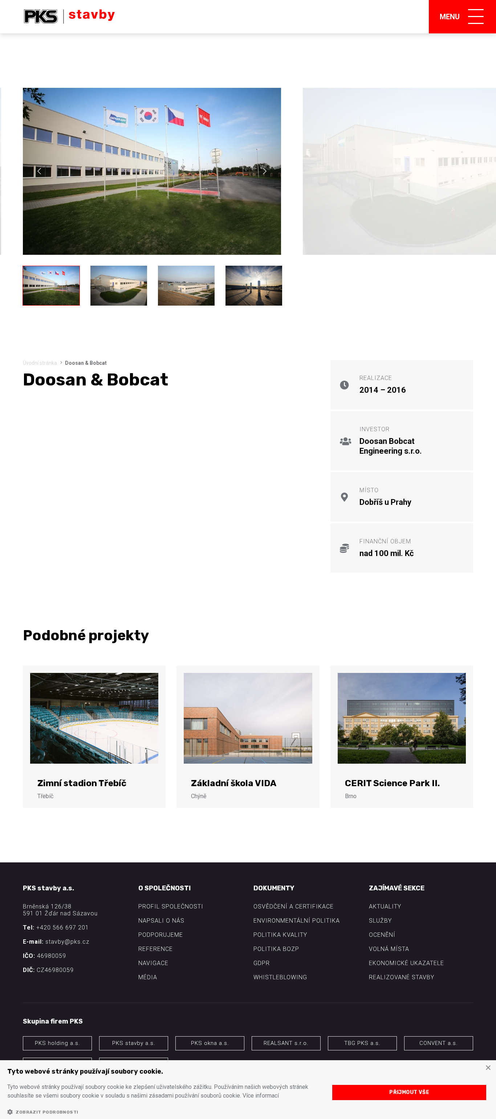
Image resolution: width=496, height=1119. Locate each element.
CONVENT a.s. (438, 1043)
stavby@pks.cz (67, 941)
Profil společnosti (170, 906)
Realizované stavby (401, 977)
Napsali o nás (161, 920)
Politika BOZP (276, 949)
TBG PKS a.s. (362, 1043)
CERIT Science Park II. (392, 783)
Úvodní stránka (40, 363)
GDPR (261, 963)
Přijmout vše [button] (409, 1092)
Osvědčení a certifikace (293, 906)
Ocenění (382, 934)
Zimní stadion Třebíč (81, 783)
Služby (380, 920)
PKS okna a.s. (210, 1043)
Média (147, 977)
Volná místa (389, 949)
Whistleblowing (280, 977)
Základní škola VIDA (233, 783)
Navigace (153, 963)
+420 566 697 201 (62, 927)
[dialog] (248, 1089)
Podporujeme (160, 934)
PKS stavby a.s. (133, 1043)
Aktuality (385, 906)
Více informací (261, 1095)
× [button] (488, 1068)
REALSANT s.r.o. (286, 1043)
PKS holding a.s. (57, 1043)
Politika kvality (280, 934)
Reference (155, 949)
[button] (163, 1111)
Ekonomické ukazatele (406, 963)
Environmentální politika (296, 920)
